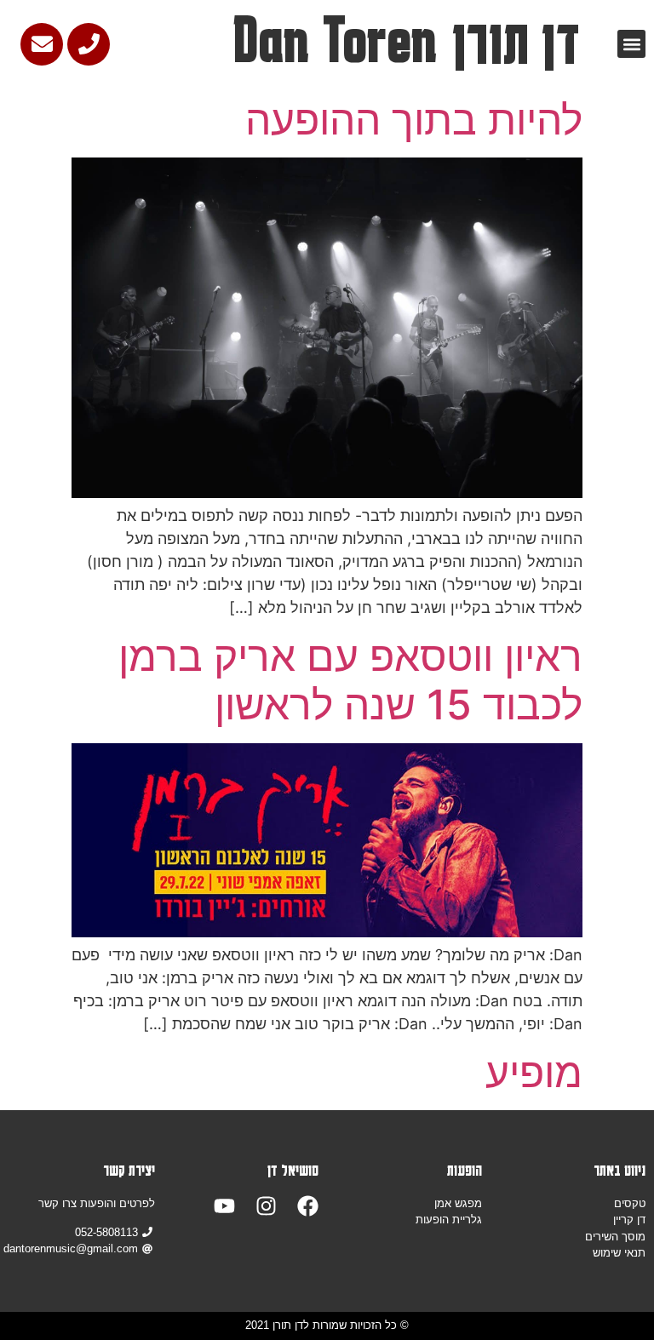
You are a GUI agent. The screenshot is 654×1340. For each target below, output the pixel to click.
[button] (631, 44)
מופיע (533, 1072)
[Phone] (88, 44)
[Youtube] (224, 1206)
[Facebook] (307, 1206)
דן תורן (515, 41)
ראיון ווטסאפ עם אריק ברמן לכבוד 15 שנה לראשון (350, 680)
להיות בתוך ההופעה (413, 119)
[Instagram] (266, 1206)
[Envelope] (41, 44)
